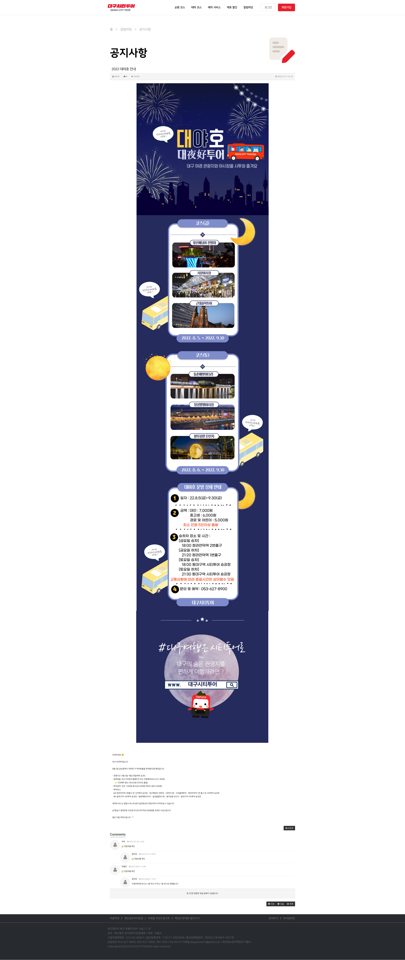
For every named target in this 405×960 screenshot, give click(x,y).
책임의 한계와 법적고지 (187, 918)
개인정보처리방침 (133, 918)
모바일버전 (289, 918)
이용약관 (114, 918)
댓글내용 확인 (129, 846)
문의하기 (273, 918)
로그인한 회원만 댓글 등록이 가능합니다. (202, 893)
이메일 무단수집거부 (159, 918)
